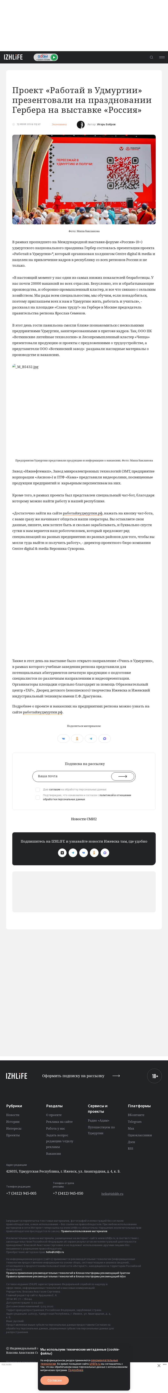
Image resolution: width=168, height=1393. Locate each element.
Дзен (131, 1142)
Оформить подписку (73, 1075)
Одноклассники (140, 1135)
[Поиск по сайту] (151, 57)
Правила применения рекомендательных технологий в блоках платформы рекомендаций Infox (66, 1277)
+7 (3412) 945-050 (68, 1193)
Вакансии (53, 1153)
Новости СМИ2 (84, 819)
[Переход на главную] (13, 57)
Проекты (13, 1135)
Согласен (55, 1380)
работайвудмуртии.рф (82, 513)
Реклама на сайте (59, 1122)
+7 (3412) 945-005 (21, 1193)
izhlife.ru (95, 1363)
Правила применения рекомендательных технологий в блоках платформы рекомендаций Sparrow (68, 1273)
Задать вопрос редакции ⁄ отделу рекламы (59, 1141)
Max (131, 1128)
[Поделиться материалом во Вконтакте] (63, 738)
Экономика (59, 124)
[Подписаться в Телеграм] (73, 852)
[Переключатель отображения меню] (162, 57)
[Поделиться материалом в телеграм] (91, 738)
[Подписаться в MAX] (105, 852)
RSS (130, 1148)
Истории (12, 1122)
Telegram (135, 1122)
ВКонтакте (136, 1115)
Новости (12, 1115)
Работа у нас (55, 1128)
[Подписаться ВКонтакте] (83, 852)
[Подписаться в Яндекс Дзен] (62, 852)
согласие (54, 790)
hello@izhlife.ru (112, 1194)
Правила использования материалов (84, 1231)
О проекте (54, 1115)
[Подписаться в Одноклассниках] (94, 852)
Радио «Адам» (98, 1120)
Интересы (13, 1128)
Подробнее (75, 1370)
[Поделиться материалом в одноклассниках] (77, 738)
